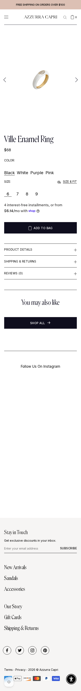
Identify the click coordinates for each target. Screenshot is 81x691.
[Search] (65, 17)
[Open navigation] (6, 17)
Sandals (11, 578)
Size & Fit (70, 181)
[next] (76, 79)
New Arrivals (15, 567)
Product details (18, 249)
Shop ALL (38, 323)
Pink (49, 172)
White (22, 172)
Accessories (14, 589)
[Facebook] (7, 650)
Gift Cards (12, 617)
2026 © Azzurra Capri (43, 669)
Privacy (20, 669)
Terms (8, 669)
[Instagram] (32, 650)
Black (9, 172)
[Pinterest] (45, 650)
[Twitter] (20, 650)
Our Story (13, 606)
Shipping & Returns (20, 261)
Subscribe (68, 548)
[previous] (5, 79)
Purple (36, 172)
